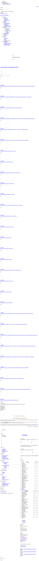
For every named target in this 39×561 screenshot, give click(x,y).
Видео (3, 477)
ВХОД (1, 15)
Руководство (6, 18)
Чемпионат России (5, 455)
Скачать (3, 478)
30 (24, 535)
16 (20, 538)
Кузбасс (5, 34)
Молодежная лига (7, 25)
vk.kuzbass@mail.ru (5, 3)
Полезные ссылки (5, 485)
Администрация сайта (7, 43)
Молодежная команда (5, 465)
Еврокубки (6, 24)
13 (24, 537)
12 (23, 537)
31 (25, 535)
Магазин (5, 42)
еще (21, 555)
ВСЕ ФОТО (24, 540)
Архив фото (6, 38)
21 (25, 538)
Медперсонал (6, 33)
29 (23, 535)
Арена (5, 21)
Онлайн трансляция (7, 40)
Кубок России (6, 23)
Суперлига (22, 461)
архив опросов (22, 545)
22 (26, 538)
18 (22, 538)
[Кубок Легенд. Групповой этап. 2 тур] (20, 527)
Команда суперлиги (5, 462)
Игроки (7, 31)
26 (20, 535)
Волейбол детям (6, 44)
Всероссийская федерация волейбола (30, 554)
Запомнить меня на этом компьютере (8, 11)
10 (21, 537)
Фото (5, 37)
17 (21, 538)
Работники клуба (7, 20)
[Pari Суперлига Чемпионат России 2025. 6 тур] (20, 531)
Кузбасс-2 (5, 35)
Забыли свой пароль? (4, 13)
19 (23, 538)
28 (22, 535)
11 (22, 537)
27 (21, 535)
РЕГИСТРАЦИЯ (6, 15)
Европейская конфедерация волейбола (30, 551)
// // (2, 558)
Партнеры (5, 19)
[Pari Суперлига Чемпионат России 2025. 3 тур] (20, 529)
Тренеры (7, 29)
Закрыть (37, 6)
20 (24, 538)
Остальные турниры (7, 26)
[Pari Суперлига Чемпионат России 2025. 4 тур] (25, 529)
